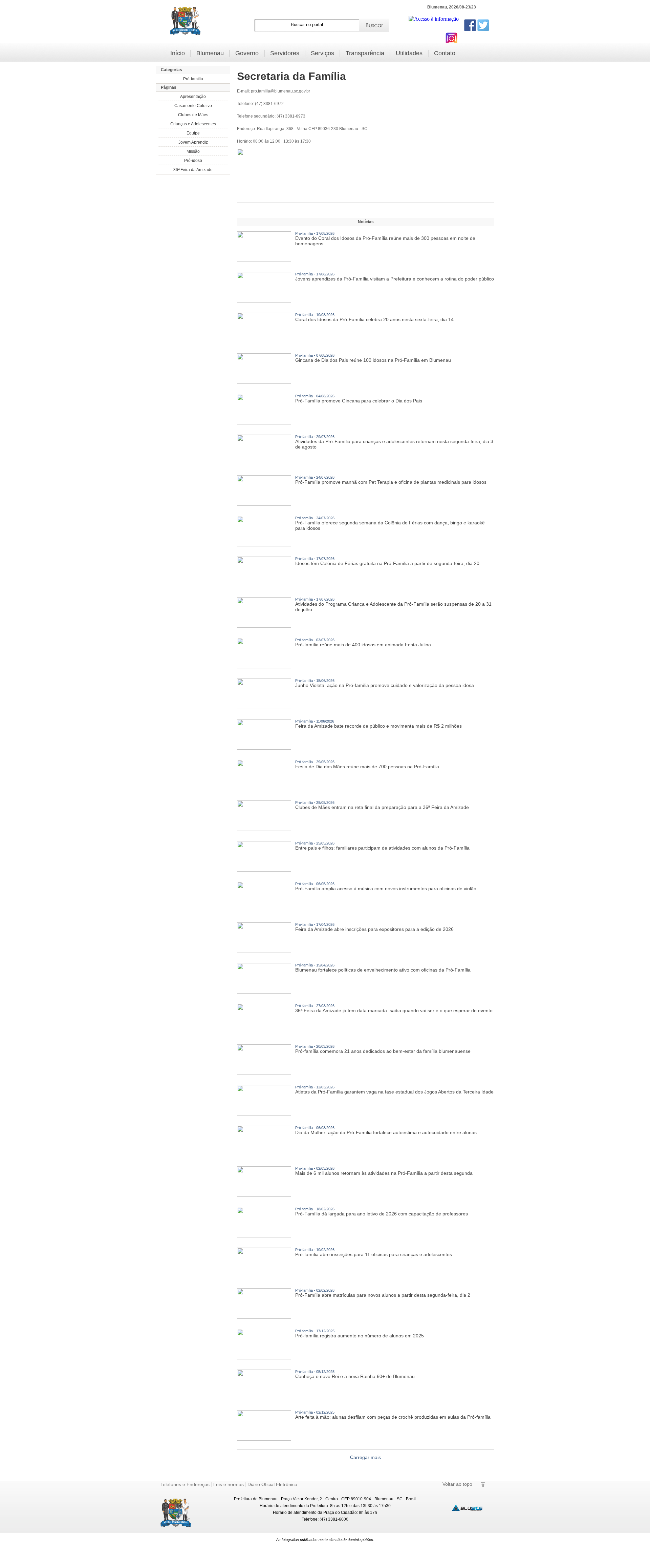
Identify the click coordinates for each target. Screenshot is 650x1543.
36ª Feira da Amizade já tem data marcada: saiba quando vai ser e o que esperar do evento (394, 1008)
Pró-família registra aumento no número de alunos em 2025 (359, 1333)
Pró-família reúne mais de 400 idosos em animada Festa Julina (363, 642)
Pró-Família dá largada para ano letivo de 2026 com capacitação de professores (381, 1211)
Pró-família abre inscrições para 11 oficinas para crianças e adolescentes (373, 1252)
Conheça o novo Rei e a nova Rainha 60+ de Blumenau (355, 1374)
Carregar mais (365, 1457)
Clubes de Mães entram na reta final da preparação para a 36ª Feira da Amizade (382, 805)
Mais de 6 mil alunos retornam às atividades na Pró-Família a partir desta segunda (384, 1171)
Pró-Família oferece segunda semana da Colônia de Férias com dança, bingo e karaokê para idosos (390, 523)
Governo (247, 53)
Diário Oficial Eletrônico (272, 1484)
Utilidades (409, 53)
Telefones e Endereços (185, 1484)
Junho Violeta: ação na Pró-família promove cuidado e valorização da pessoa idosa (384, 683)
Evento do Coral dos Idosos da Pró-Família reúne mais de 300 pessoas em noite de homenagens (385, 238)
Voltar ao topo (457, 1484)
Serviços (322, 53)
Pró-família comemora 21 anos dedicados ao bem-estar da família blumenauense (383, 1049)
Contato (444, 53)
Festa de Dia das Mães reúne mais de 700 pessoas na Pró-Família (367, 764)
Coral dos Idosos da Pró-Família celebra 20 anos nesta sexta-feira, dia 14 (374, 317)
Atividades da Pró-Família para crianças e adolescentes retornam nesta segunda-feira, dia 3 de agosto (394, 442)
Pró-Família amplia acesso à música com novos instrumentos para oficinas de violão (385, 886)
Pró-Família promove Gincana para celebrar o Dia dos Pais (358, 398)
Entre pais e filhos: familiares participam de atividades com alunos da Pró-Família (382, 846)
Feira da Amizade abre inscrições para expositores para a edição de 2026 (374, 927)
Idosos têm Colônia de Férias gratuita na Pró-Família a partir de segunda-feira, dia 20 (387, 561)
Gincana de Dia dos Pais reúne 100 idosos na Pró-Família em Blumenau (373, 358)
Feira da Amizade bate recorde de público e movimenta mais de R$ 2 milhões (378, 724)
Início (177, 53)
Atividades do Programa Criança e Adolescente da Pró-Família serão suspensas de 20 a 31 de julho (393, 604)
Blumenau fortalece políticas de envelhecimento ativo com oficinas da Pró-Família (383, 968)
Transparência (365, 53)
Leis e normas (228, 1484)
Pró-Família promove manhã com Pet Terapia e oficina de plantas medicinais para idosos (390, 480)
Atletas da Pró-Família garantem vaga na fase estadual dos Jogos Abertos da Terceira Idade (394, 1089)
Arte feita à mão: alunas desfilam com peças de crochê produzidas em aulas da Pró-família (393, 1415)
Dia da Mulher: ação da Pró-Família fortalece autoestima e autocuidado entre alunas (386, 1130)
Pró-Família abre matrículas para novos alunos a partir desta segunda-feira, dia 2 (382, 1293)
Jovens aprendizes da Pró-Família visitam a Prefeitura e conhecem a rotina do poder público (394, 277)
